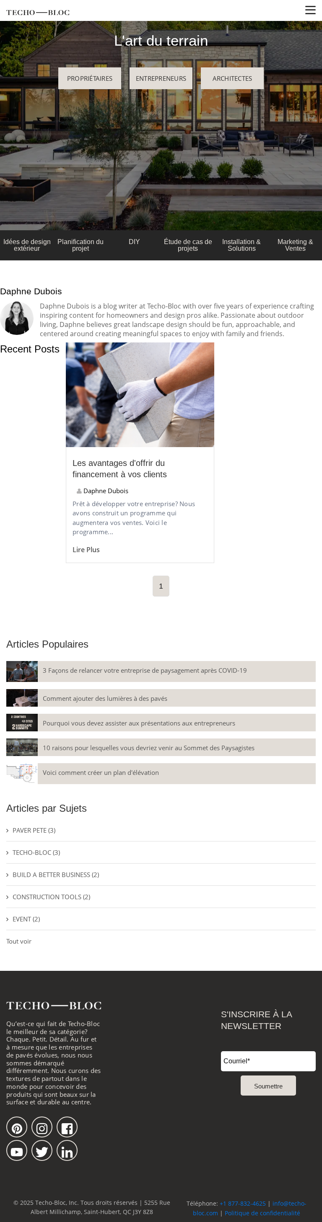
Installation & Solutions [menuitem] (241, 245)
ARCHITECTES (232, 78)
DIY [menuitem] (134, 241)
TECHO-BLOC (36, 852)
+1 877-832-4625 (243, 1203)
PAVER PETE (34, 830)
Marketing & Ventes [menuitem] (295, 245)
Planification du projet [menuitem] (80, 245)
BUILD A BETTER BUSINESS (56, 874)
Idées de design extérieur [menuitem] (27, 245)
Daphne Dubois (105, 490)
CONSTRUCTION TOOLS (51, 897)
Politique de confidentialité (262, 1213)
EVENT (26, 919)
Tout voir (18, 941)
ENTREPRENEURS (161, 78)
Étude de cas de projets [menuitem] (188, 245)
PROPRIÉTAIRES (89, 78)
